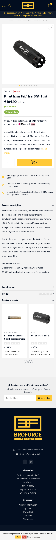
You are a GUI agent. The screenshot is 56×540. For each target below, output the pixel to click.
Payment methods (28, 489)
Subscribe (45, 398)
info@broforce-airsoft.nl (29, 454)
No (24, 537)
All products (28, 519)
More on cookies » (34, 537)
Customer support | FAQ (28, 475)
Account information (28, 505)
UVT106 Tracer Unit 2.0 (41, 335)
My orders (28, 508)
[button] (19, 85)
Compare (28, 515)
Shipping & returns (28, 493)
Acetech (8, 92)
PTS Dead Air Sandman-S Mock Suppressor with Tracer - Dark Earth (14, 338)
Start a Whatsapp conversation (29, 449)
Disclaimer (28, 482)
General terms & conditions (28, 478)
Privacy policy (28, 485)
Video (18, 92)
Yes (18, 537)
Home (10, 21)
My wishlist (28, 512)
